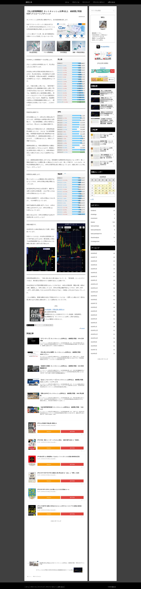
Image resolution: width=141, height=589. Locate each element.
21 (106, 190)
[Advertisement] (56, 540)
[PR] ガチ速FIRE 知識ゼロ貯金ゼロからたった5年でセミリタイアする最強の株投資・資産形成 (60, 507)
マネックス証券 (102, 76)
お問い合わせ (61, 586)
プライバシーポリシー (51, 586)
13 (103, 188)
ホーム (27, 586)
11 (95, 188)
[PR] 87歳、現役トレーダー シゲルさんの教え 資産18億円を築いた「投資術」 (58, 440)
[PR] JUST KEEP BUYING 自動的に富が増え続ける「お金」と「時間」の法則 (58, 473)
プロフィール (33, 586)
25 (95, 193)
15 (110, 188)
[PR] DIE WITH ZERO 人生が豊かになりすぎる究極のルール (53, 489)
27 (103, 193)
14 (106, 188)
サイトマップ (41, 586)
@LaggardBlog (104, 46)
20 (103, 190)
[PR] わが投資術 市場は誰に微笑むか (47, 423)
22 (110, 190)
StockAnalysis (31, 325)
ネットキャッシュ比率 (40, 325)
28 (106, 193)
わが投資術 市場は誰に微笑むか (54, 309)
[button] (113, 10)
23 (113, 190)
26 (99, 193)
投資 (48, 325)
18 (95, 190)
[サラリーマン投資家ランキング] (107, 58)
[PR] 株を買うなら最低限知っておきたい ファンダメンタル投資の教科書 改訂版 (58, 456)
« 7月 (92, 199)
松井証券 (102, 68)
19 (99, 190)
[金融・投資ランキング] (99, 58)
